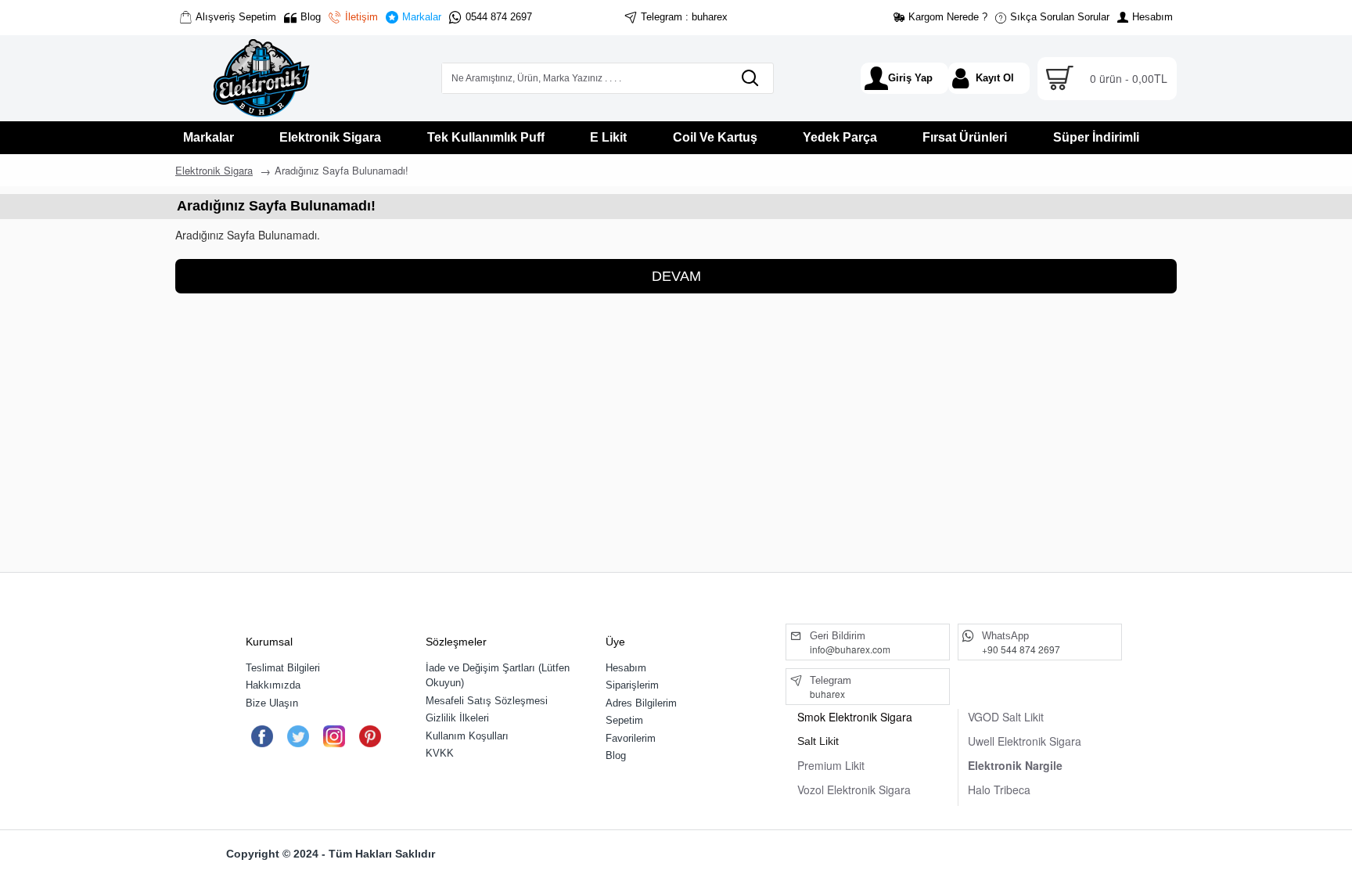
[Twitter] (298, 736)
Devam (676, 276)
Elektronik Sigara (214, 170)
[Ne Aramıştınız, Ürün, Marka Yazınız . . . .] (749, 78)
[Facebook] (262, 736)
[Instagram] (334, 736)
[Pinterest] (370, 736)
